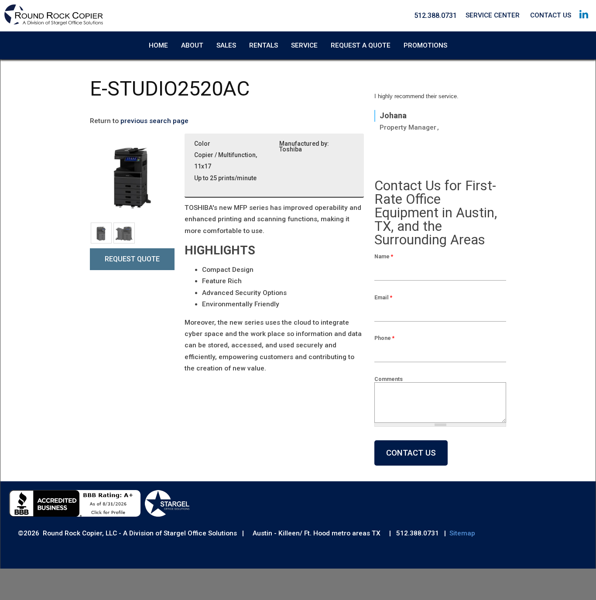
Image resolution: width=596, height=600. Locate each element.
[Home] (53, 23)
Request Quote (132, 259)
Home (158, 45)
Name (383, 256)
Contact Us (550, 15)
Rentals (263, 45)
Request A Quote (360, 45)
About (192, 45)
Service (304, 45)
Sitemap (462, 533)
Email (383, 297)
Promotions (425, 45)
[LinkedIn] (583, 22)
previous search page (154, 121)
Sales (226, 45)
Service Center (493, 15)
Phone (384, 338)
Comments (388, 379)
